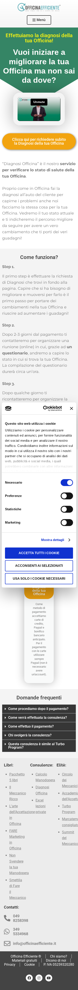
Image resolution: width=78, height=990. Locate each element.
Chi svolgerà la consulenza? (30, 735)
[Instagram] (39, 978)
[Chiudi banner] (71, 408)
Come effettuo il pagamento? (31, 726)
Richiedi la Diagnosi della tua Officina (39, 589)
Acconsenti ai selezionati (39, 565)
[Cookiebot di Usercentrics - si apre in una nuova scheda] (45, 408)
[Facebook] (29, 978)
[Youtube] (48, 978)
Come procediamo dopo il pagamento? (38, 709)
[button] (39, 709)
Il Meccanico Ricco (17, 793)
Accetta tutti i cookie (39, 553)
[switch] (67, 495)
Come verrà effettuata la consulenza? (37, 718)
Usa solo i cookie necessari (39, 578)
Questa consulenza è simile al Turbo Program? (36, 745)
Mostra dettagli (52, 540)
